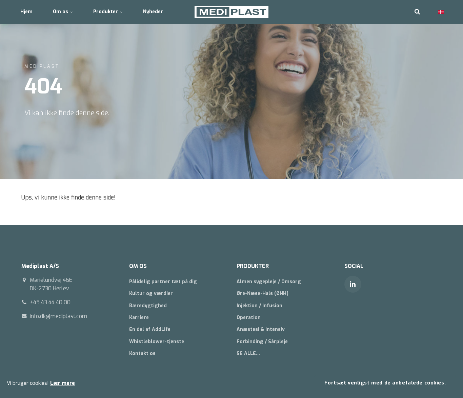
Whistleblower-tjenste (156, 341)
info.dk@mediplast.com (58, 316)
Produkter (106, 11)
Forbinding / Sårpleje (262, 341)
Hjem (26, 11)
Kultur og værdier (151, 293)
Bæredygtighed (148, 305)
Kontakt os (142, 353)
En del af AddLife (149, 329)
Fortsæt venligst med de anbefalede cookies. (385, 383)
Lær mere (62, 383)
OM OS (138, 266)
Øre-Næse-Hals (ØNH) (262, 293)
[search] (417, 12)
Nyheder (153, 11)
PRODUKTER (253, 266)
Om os (61, 11)
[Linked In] (352, 284)
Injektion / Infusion (259, 305)
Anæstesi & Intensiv (261, 329)
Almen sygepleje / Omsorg (269, 281)
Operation (249, 317)
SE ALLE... (248, 353)
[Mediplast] (232, 12)
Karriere (139, 317)
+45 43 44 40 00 (50, 302)
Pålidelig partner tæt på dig (163, 281)
